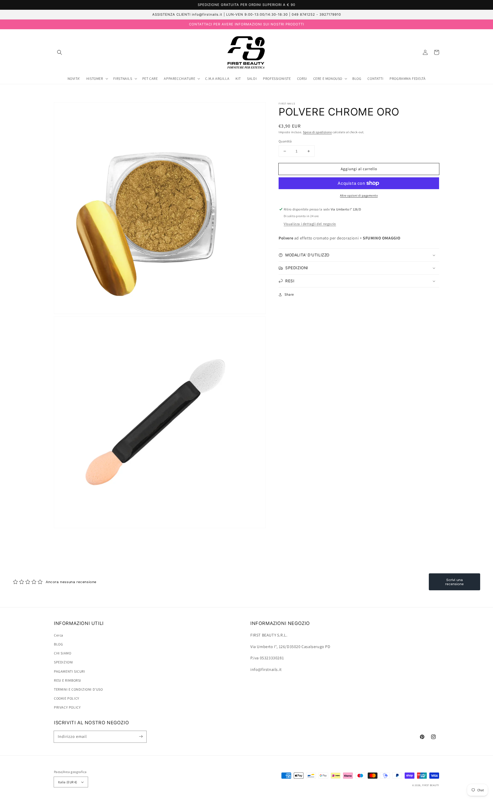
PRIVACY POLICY (67, 707)
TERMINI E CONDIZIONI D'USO (78, 689)
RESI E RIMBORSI (67, 680)
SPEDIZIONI (63, 662)
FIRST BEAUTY (430, 785)
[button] (59, 52)
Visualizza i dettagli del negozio (310, 223)
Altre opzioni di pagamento (359, 195)
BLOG (58, 644)
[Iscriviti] (140, 736)
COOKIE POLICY (66, 698)
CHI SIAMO (62, 653)
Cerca (58, 635)
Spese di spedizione (317, 132)
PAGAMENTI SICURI (69, 671)
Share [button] (289, 294)
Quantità (285, 141)
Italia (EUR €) (67, 782)
